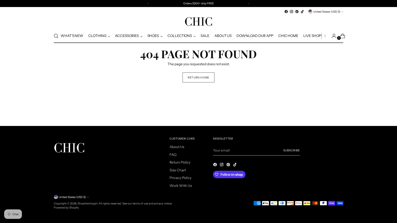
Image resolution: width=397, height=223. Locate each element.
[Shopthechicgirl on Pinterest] (297, 11)
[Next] (248, 3)
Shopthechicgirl (87, 203)
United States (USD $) (326, 11)
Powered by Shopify (66, 207)
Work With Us (181, 186)
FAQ (173, 155)
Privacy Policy (180, 178)
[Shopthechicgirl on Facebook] (286, 11)
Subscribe (291, 150)
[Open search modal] (56, 36)
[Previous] (148, 3)
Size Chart (178, 170)
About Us (177, 147)
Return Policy (180, 162)
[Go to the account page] (332, 36)
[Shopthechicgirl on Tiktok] (302, 11)
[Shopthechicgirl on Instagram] (291, 11)
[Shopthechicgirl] (198, 21)
